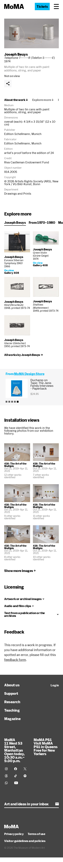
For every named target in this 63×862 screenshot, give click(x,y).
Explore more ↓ (43, 99)
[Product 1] (6, 402)
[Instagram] (7, 769)
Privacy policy (13, 834)
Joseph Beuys (16, 54)
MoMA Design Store (29, 374)
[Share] (8, 83)
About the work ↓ (16, 99)
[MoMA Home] (14, 6)
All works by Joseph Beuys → (23, 354)
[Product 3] (12, 402)
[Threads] (7, 776)
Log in (55, 685)
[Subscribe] (57, 804)
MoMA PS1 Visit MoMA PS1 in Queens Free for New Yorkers (46, 747)
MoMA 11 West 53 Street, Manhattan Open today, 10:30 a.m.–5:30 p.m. (14, 750)
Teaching (12, 710)
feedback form (15, 660)
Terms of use (36, 834)
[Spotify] (26, 776)
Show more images (18, 570)
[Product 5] (18, 402)
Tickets (42, 6)
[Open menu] (56, 6)
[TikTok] (16, 776)
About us (11, 685)
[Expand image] (31, 33)
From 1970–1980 (42, 222)
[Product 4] (15, 402)
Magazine (12, 719)
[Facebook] (16, 769)
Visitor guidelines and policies (25, 841)
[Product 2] (9, 402)
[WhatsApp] (7, 783)
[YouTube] (16, 783)
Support (11, 693)
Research (12, 702)
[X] (26, 769)
